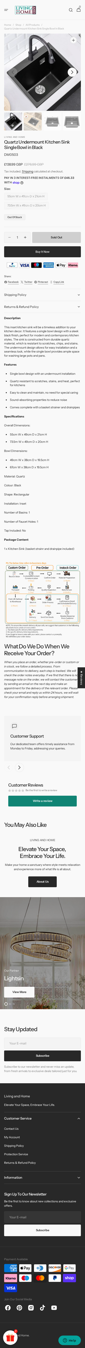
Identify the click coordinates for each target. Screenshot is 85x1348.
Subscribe (42, 1230)
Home (7, 24)
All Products (33, 24)
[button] (6, 10)
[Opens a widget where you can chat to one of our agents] (69, 1341)
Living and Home (18, 1335)
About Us (43, 881)
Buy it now (42, 252)
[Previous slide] (8, 767)
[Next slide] (19, 767)
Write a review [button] (42, 801)
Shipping (27, 171)
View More (19, 992)
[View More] (42, 953)
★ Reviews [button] (81, 678)
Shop (18, 24)
